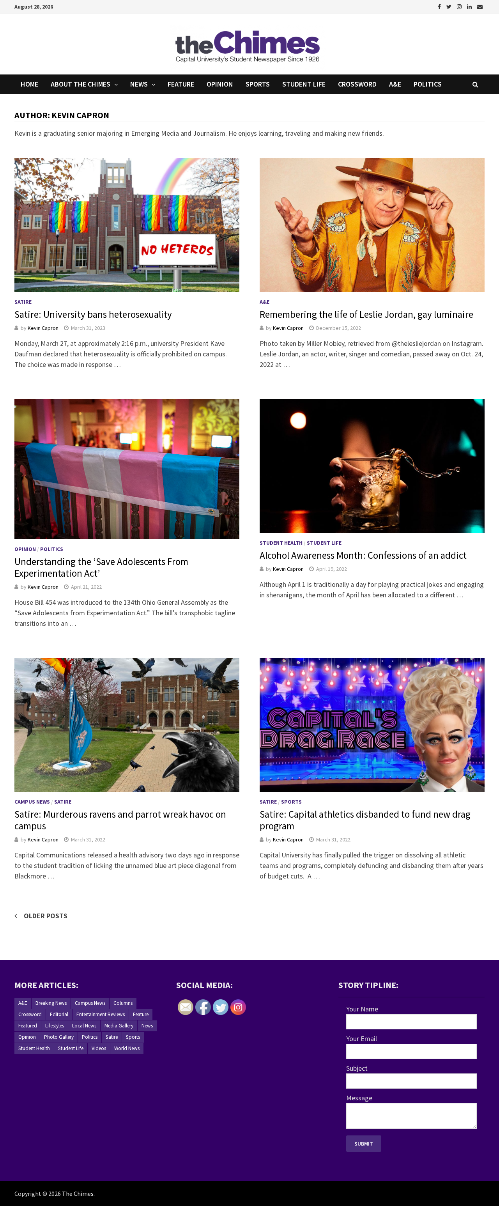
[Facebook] (440, 6)
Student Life (304, 84)
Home (29, 84)
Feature (181, 84)
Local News (84, 1025)
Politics (428, 84)
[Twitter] (449, 6)
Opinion (220, 84)
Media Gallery (118, 1025)
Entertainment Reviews (100, 1014)
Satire (23, 301)
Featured (27, 1025)
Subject (357, 1068)
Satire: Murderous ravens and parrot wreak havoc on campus (120, 820)
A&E (395, 84)
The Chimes (78, 1193)
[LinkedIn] (470, 6)
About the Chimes (80, 84)
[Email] (480, 6)
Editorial (59, 1014)
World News (127, 1048)
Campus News (32, 801)
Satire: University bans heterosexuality (93, 314)
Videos (99, 1048)
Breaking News (51, 1003)
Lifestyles (54, 1025)
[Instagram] (460, 6)
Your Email (361, 1038)
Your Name (362, 1008)
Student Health (281, 542)
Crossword (357, 84)
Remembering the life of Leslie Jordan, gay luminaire (366, 314)
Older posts (45, 915)
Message (359, 1097)
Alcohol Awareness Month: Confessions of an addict (363, 555)
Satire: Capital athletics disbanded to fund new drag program (365, 820)
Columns (123, 1003)
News (139, 84)
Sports (258, 84)
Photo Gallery (59, 1037)
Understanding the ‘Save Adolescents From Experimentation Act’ (101, 567)
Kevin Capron (43, 327)
